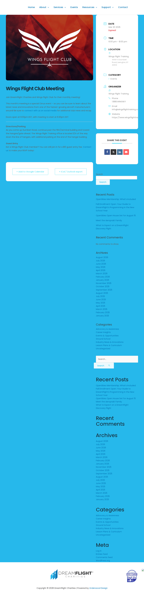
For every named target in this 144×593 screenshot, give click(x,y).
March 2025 (101, 309)
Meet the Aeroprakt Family (109, 220)
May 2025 (100, 302)
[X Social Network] (113, 152)
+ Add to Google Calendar (30, 171)
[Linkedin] (120, 152)
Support (106, 7)
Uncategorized (103, 348)
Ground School (103, 338)
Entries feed (102, 554)
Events (74, 7)
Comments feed (104, 557)
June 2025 (101, 299)
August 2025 (102, 293)
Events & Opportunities (107, 335)
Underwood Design (98, 588)
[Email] (126, 152)
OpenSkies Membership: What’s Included (116, 199)
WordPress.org (103, 560)
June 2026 (101, 263)
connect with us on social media (40, 110)
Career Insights (103, 332)
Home (31, 7)
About (42, 7)
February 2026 (103, 276)
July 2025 (100, 296)
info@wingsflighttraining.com (126, 109)
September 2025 (104, 289)
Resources (88, 7)
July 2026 (100, 260)
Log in (99, 550)
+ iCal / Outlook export (71, 171)
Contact (123, 7)
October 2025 (102, 286)
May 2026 (100, 267)
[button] (47, 7)
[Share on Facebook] (107, 152)
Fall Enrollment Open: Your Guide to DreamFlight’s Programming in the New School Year (115, 207)
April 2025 (100, 306)
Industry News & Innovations (109, 342)
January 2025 (102, 315)
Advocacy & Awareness (107, 329)
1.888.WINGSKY (119, 101)
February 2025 (103, 312)
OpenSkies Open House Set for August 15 (116, 215)
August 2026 (102, 257)
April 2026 (100, 270)
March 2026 (101, 273)
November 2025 (103, 283)
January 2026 (102, 280)
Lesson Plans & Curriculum (109, 345)
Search (99, 174)
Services (58, 7)
